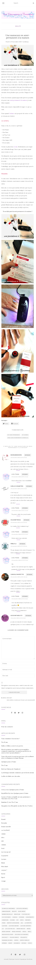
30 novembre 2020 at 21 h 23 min (20, 534)
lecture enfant (14, 925)
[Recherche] (33, 3)
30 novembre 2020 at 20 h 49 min (19, 577)
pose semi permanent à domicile (18, 437)
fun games (4, 806)
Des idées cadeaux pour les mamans (20, 700)
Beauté (18, 26)
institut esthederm (13, 923)
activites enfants (22, 908)
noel (29, 931)
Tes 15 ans (4, 742)
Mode (3, 863)
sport (10, 943)
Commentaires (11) (17, 430)
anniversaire (6, 911)
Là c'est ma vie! (6, 852)
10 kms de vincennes (8, 908)
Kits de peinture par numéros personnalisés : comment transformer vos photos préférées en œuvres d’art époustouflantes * (16, 751)
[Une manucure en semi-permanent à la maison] (17, 55)
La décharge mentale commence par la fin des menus (17, 772)
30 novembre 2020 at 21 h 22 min (20, 598)
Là (3, 928)
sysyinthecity (17, 615)
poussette (24, 937)
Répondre (27, 455)
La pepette (4, 855)
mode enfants (16, 931)
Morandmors (16, 455)
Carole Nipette (17, 574)
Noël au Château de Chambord (10, 769)
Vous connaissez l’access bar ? (10, 738)
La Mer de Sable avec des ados (10, 776)
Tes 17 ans (4, 765)
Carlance (11, 113)
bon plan (17, 914)
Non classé (4, 866)
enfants (3, 845)
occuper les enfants (21, 934)
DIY (2, 841)
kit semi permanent (14, 434)
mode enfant (6, 931)
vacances (17, 943)
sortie (16, 940)
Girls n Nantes (17, 486)
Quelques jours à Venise (8, 762)
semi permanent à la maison (18, 100)
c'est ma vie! (26, 914)
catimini (21, 917)
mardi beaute (21, 928)
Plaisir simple (14, 937)
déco (2, 837)
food (2, 848)
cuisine (3, 834)
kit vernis (25, 434)
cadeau (15, 917)
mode (28, 928)
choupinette (30, 917)
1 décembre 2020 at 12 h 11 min (18, 618)
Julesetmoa (16, 520)
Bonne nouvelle (6, 826)
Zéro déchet (7, 698)
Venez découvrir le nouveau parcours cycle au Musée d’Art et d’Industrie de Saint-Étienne (17, 757)
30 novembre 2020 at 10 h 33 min (20, 476)
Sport (3, 877)
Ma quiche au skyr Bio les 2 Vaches (21, 806)
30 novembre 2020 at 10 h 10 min (19, 457)
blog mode (21, 911)
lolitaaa (26, 42)
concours (5, 920)
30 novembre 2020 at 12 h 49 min (19, 522)
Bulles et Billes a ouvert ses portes (12, 746)
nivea (24, 931)
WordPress (29, 959)
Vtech (30, 943)
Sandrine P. (4, 802)
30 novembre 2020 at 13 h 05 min (19, 546)
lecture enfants (25, 925)
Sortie (3, 874)
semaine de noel (7, 940)
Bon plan (4, 823)
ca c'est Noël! (5, 830)
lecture (4, 925)
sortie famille (24, 940)
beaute (14, 911)
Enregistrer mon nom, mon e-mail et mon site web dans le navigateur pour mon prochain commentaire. (17, 687)
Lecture (3, 859)
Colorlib (17, 959)
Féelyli (14, 543)
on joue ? (4, 870)
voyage (3, 881)
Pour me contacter (7, 727)
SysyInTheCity (5, 793)
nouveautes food (7, 934)
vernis (15, 147)
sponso (4, 943)
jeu (22, 923)
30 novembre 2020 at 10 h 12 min (19, 488)
